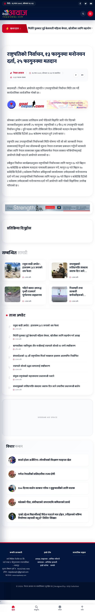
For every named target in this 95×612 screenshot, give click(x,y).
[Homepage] (15, 14)
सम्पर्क (52, 565)
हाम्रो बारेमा (44, 565)
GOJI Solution (73, 586)
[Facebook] (80, 4)
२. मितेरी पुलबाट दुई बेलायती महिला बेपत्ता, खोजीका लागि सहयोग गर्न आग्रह (57, 28)
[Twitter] (86, 4)
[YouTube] (91, 4)
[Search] (83, 13)
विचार (14, 446)
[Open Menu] (90, 13)
